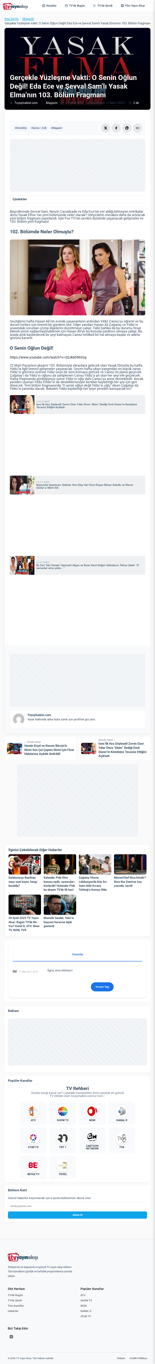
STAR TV (86, 1316)
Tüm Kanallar (16, 1305)
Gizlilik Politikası (138, 1358)
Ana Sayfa (12, 18)
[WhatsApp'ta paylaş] (126, 128)
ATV (83, 1295)
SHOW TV (86, 1300)
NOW (84, 1305)
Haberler (13, 1311)
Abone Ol (77, 1215)
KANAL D (86, 1311)
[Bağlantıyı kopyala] (137, 128)
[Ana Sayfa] (16, 6)
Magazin (28, 18)
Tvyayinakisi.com (26, 102)
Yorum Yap (102, 987)
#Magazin (56, 128)
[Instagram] (11, 1336)
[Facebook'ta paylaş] (116, 128)
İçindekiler (20, 199)
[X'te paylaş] (105, 128)
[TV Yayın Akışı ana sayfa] (23, 1256)
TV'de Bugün (15, 1295)
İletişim (121, 1358)
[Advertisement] (77, 165)
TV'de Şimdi (15, 1300)
